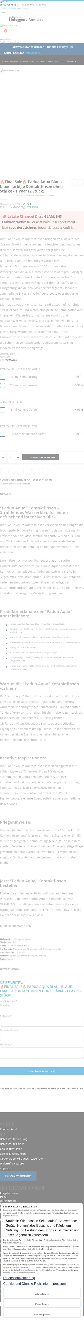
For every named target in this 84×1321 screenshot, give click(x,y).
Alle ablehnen (42, 1294)
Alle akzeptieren (42, 1314)
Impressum (58, 1283)
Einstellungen (42, 1304)
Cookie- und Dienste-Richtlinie (25, 1283)
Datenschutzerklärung (19, 1278)
